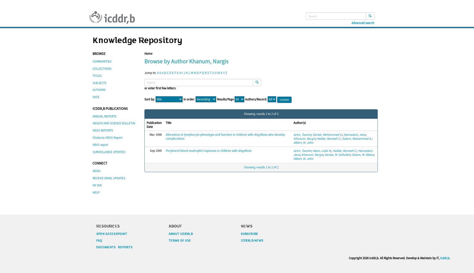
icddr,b (444, 258)
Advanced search (363, 23)
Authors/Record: (256, 99)
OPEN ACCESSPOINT (111, 234)
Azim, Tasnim (302, 135)
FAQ (99, 241)
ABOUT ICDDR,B (181, 234)
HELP (96, 192)
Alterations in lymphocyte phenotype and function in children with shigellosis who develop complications (225, 137)
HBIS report (100, 145)
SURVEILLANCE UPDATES (109, 152)
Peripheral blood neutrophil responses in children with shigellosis (209, 151)
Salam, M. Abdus (363, 155)
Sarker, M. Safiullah (337, 155)
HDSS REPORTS (103, 130)
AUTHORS (99, 90)
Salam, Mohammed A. (357, 138)
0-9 (159, 73)
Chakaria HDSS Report (107, 138)
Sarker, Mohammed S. (327, 135)
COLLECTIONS (102, 69)
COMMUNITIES (102, 61)
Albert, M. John (303, 142)
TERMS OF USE (180, 241)
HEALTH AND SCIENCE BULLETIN (114, 123)
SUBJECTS (99, 83)
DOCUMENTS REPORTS (114, 247)
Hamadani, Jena (355, 135)
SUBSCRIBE (249, 234)
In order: (189, 99)
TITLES (97, 76)
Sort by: (149, 99)
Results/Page (225, 99)
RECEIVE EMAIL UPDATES (109, 178)
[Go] (370, 16)
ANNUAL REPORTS (105, 116)
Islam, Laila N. (322, 151)
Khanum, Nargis (304, 138)
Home (148, 53)
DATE (96, 97)
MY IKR (97, 185)
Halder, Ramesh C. (329, 138)
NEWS (96, 171)
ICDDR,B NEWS (252, 241)
